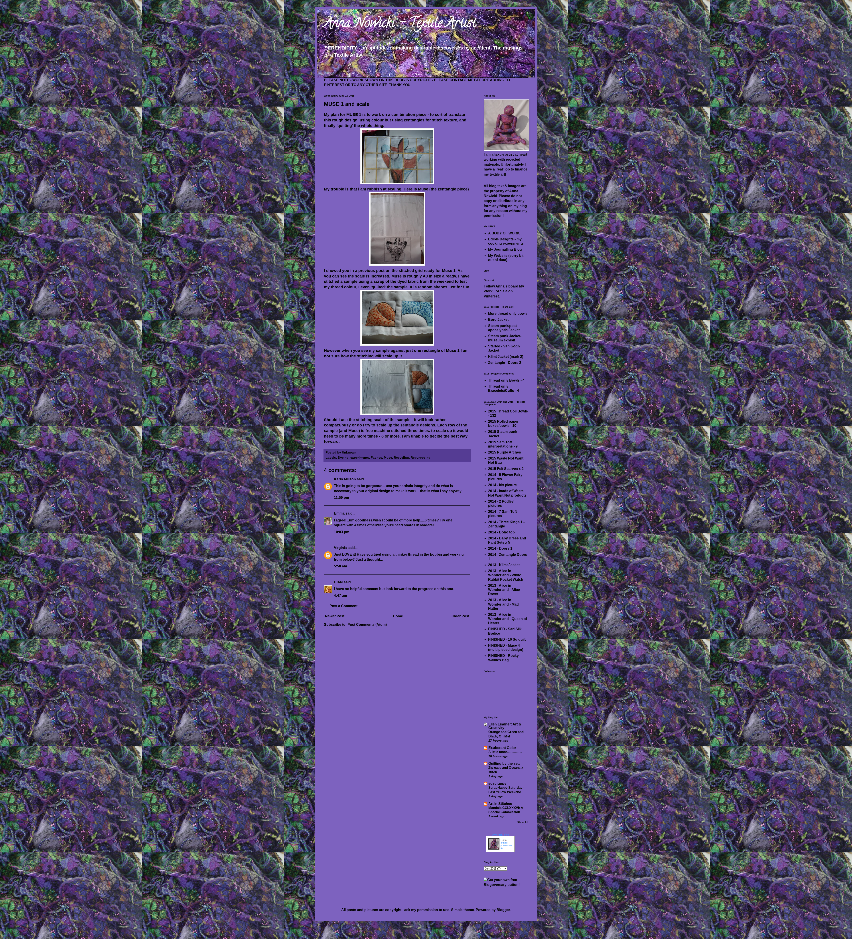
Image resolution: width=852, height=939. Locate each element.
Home (398, 616)
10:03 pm (341, 532)
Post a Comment (343, 606)
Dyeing (343, 457)
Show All (522, 822)
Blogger (503, 910)
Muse (388, 457)
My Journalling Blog (505, 249)
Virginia (340, 548)
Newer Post (334, 616)
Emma (339, 513)
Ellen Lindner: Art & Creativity (504, 726)
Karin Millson (345, 479)
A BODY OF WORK (504, 233)
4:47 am (340, 595)
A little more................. (505, 752)
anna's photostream (506, 845)
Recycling (401, 457)
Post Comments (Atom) (367, 624)
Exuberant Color (502, 748)
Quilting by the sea (504, 763)
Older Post (460, 616)
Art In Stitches (500, 804)
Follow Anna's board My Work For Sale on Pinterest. (504, 291)
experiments (359, 457)
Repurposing (420, 457)
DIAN (338, 582)
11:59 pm (341, 497)
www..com (500, 834)
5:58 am (340, 566)
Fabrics (376, 457)
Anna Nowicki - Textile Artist (400, 24)
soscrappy (497, 783)
